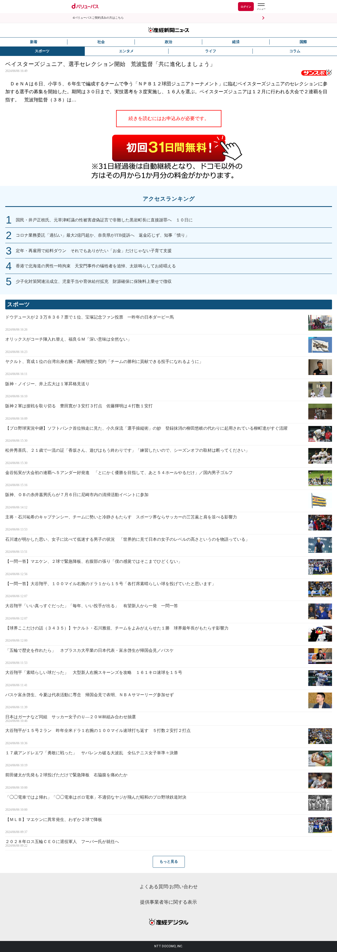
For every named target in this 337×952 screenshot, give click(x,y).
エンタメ (126, 51)
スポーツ (42, 51)
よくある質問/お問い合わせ (169, 886)
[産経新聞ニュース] (168, 30)
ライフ (210, 51)
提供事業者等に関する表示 (168, 902)
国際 (303, 42)
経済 (236, 42)
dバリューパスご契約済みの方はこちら (98, 17)
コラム (294, 51)
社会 (101, 42)
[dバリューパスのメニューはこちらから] (260, 7)
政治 (168, 42)
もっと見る (169, 861)
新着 (33, 42)
